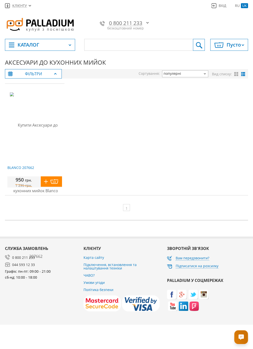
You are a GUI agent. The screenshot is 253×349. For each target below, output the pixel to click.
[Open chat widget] (241, 337)
